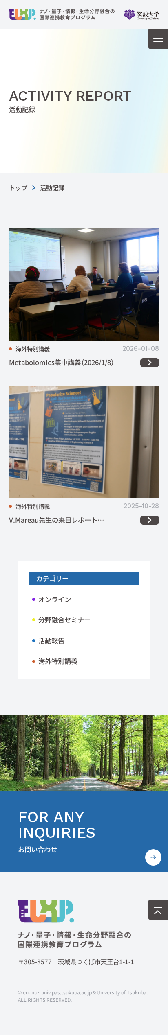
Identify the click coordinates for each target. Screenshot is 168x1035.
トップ (18, 187)
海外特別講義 (57, 661)
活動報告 (51, 640)
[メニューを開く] (158, 38)
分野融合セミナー (64, 620)
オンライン (54, 599)
